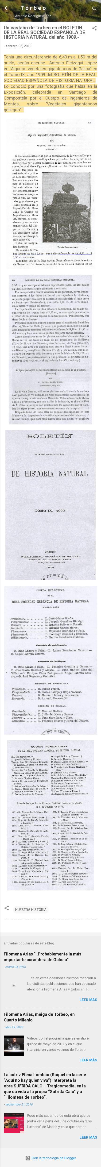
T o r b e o (33, 8)
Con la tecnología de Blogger (53, 1158)
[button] (94, 29)
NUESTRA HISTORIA (31, 910)
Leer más (88, 1000)
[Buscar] (94, 9)
